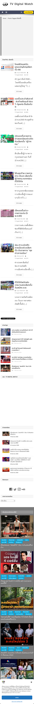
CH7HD (10, 612)
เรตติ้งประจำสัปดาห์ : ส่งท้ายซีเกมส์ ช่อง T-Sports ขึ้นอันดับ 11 (24, 102)
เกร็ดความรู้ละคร (12, 578)
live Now (28, 12)
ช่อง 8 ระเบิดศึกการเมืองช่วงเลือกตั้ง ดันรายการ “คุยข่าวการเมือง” (23, 249)
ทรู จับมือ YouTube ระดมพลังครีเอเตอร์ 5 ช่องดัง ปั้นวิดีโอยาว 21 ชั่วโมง (22, 358)
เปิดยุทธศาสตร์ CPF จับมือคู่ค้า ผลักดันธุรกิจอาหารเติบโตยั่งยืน (22, 340)
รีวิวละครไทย (26, 612)
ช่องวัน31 (29, 576)
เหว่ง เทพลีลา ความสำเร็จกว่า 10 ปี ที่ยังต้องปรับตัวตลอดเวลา (22, 331)
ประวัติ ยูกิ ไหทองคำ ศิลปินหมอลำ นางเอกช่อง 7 (21, 349)
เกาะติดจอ (11, 542)
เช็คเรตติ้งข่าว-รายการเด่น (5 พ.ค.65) (22, 213)
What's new (11, 540)
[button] (31, 682)
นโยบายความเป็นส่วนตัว (17, 701)
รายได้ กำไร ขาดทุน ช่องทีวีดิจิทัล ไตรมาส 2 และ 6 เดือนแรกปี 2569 (19, 450)
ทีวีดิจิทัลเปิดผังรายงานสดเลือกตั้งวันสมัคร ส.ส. (23, 285)
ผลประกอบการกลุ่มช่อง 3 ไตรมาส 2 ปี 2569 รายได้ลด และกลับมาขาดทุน (21, 469)
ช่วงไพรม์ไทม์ (20, 540)
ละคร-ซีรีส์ (4, 542)
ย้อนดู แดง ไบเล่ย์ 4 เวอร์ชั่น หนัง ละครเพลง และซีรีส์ (21, 442)
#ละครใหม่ (4, 540)
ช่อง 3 (26, 540)
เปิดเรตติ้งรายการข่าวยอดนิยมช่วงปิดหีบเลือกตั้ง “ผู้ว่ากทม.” (24, 140)
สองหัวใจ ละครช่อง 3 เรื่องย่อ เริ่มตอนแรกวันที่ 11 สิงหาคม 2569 (17, 654)
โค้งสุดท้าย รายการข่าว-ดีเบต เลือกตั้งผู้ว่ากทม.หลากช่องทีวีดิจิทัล (23, 177)
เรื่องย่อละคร (19, 542)
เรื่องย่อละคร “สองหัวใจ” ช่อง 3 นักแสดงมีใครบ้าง (21, 367)
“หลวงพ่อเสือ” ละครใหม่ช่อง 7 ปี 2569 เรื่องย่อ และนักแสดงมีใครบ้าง (17, 618)
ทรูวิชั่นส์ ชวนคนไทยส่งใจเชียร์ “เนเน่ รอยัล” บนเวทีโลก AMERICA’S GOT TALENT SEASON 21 (20, 460)
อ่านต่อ (20, 91)
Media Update (12, 576)
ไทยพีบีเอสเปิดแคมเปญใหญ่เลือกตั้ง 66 (23, 66)
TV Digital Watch (19, 75)
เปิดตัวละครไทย (19, 614)
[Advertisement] (17, 37)
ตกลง (17, 697)
